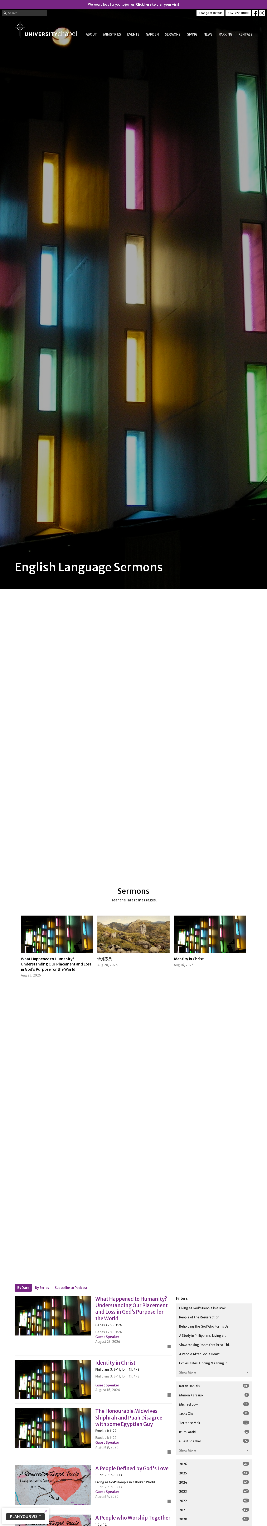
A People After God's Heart (199, 1354)
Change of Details (210, 13)
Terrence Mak (213, 1423)
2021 (213, 1510)
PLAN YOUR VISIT (25, 1516)
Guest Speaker (213, 1441)
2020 (213, 1519)
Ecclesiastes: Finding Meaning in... (204, 1363)
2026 (213, 1464)
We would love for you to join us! (134, 4)
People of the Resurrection (199, 1317)
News (208, 34)
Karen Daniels (213, 1386)
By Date (23, 1288)
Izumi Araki (213, 1432)
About (91, 34)
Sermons (172, 34)
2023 (213, 1491)
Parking (225, 34)
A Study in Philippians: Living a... (202, 1336)
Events (133, 34)
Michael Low (213, 1404)
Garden (152, 34)
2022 (213, 1501)
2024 (213, 1482)
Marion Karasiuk (213, 1395)
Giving (192, 34)
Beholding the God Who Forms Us (203, 1326)
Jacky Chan (213, 1413)
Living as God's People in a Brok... (203, 1308)
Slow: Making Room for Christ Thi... (205, 1345)
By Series (42, 1288)
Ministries (112, 34)
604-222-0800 (238, 13)
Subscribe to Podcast (71, 1288)
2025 (213, 1473)
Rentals (245, 34)
